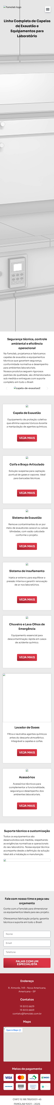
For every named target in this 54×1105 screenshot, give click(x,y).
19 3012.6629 (27, 1006)
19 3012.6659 (27, 1010)
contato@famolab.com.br (27, 1013)
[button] (48, 9)
